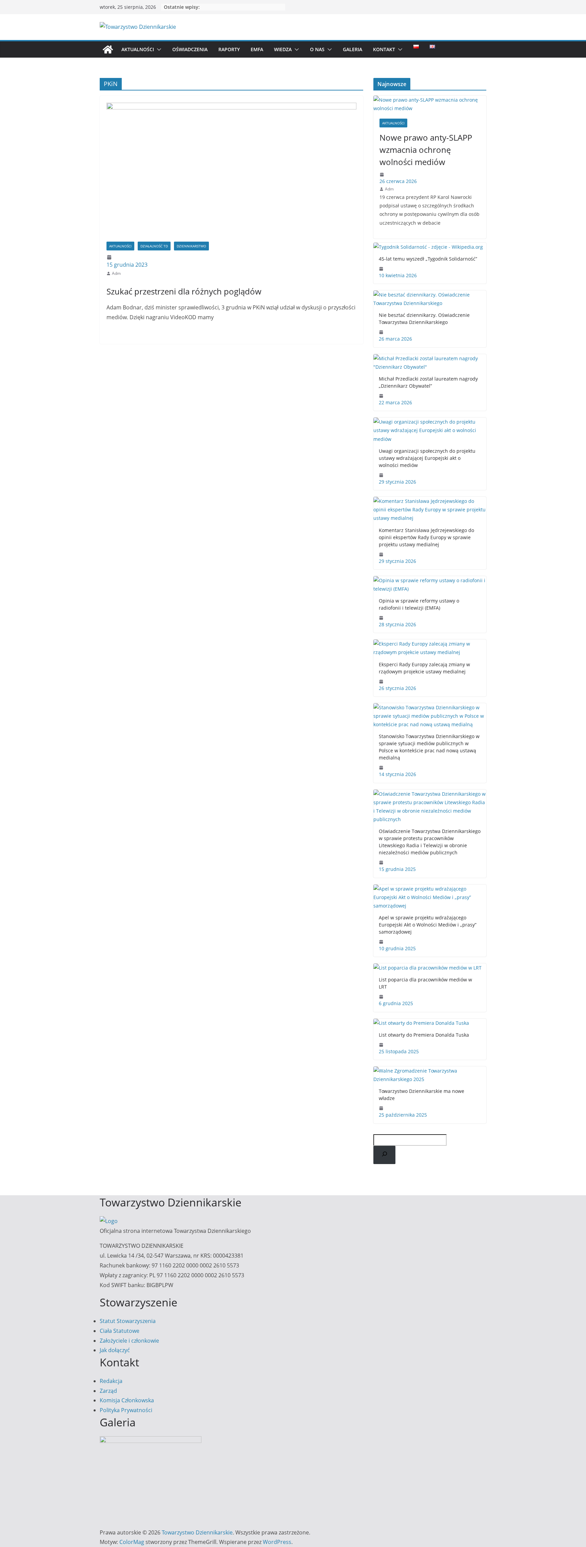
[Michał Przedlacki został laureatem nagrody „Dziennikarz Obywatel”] (429, 362)
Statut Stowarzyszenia (128, 1321)
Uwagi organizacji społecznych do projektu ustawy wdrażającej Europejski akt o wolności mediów (427, 458)
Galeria (352, 49)
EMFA (257, 49)
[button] (157, 49)
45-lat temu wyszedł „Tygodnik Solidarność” (428, 259)
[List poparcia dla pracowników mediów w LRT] (429, 967)
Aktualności (137, 49)
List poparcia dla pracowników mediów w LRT (425, 983)
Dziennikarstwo (191, 246)
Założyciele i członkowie (129, 1340)
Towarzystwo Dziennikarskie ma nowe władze (421, 1094)
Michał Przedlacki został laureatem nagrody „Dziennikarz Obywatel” (428, 382)
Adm (116, 273)
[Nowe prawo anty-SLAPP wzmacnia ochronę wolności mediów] (429, 104)
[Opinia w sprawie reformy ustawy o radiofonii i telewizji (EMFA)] (429, 584)
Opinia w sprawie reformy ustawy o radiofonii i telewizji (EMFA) (419, 604)
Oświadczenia (190, 49)
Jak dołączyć (115, 1350)
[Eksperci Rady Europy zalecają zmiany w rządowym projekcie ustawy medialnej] (429, 647)
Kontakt (384, 49)
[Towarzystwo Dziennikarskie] (108, 49)
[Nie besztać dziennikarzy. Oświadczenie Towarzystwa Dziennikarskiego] (429, 298)
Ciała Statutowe (119, 1331)
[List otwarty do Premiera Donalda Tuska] (429, 1023)
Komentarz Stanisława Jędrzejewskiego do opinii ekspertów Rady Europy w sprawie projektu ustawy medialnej (426, 537)
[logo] (109, 1221)
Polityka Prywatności (126, 1410)
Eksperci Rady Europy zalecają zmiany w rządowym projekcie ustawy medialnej (424, 668)
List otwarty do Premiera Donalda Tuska (424, 1035)
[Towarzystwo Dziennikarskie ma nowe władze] (429, 1074)
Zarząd (108, 1391)
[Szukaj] (384, 1155)
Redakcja (111, 1381)
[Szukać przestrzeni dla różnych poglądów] (231, 172)
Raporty (229, 49)
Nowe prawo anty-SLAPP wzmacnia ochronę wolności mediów (425, 149)
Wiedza (283, 49)
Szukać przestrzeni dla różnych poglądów (183, 291)
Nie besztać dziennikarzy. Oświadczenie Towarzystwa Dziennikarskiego (424, 318)
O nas (317, 49)
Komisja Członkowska (127, 1400)
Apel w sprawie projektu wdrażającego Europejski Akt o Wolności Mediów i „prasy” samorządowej (427, 924)
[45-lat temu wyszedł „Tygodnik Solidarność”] (429, 247)
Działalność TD (154, 246)
